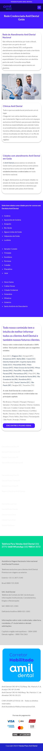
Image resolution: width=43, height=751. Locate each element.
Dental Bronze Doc (9, 504)
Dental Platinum (8, 525)
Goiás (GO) (7, 364)
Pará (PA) (17, 370)
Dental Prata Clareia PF (11, 452)
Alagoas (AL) (17, 356)
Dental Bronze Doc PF (10, 446)
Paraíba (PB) (27, 370)
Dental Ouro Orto (9, 514)
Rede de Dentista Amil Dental (13, 491)
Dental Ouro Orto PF (10, 457)
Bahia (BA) (21, 359)
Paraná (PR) (7, 373)
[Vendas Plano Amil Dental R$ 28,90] (13, 7)
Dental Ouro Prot (9, 520)
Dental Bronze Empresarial (12, 462)
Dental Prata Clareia (10, 509)
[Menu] (39, 7)
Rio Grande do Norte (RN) (26, 376)
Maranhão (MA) (19, 364)
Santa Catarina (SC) (22, 382)
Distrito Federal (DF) (11, 362)
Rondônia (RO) (25, 379)
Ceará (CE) (30, 359)
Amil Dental (9, 163)
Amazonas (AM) (9, 359)
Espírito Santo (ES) (27, 362)
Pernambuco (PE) (20, 373)
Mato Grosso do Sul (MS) (24, 367)
